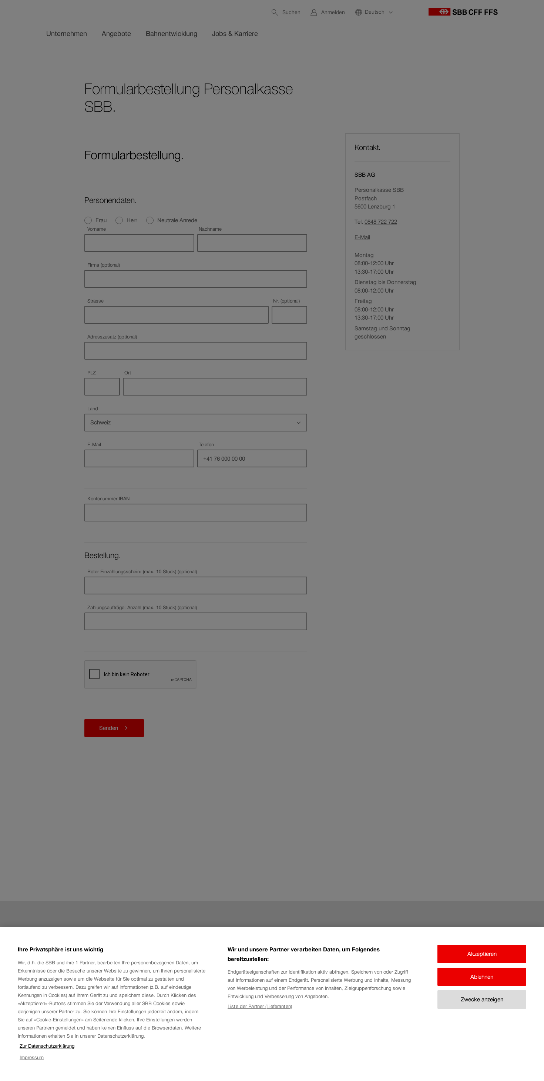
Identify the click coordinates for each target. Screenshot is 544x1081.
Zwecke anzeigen (482, 999)
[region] (272, 1004)
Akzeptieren (482, 954)
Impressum (32, 1057)
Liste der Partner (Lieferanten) (260, 1006)
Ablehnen (481, 977)
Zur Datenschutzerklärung (47, 1046)
